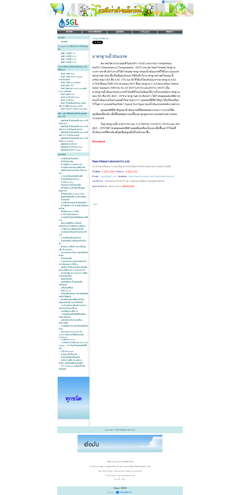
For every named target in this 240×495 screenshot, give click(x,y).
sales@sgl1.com (109, 176)
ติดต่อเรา (170, 32)
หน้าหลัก (69, 32)
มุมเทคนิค (120, 32)
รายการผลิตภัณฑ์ (94, 32)
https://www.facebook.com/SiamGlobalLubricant (151, 176)
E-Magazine (145, 32)
